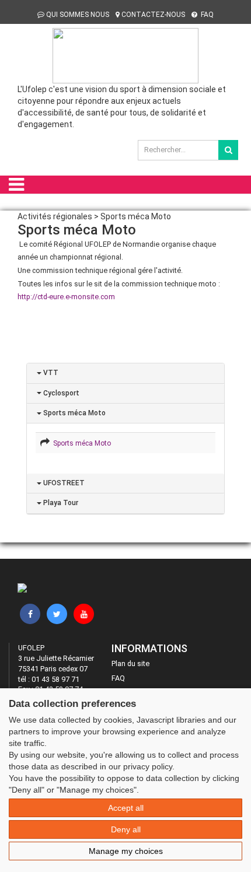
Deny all (126, 829)
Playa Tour (59, 503)
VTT (49, 373)
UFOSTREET (63, 483)
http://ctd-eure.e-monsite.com (66, 296)
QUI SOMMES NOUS (77, 14)
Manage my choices (126, 851)
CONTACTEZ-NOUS (153, 14)
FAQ (206, 14)
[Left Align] (228, 150)
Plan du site (130, 663)
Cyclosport (60, 393)
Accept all (126, 808)
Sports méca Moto (73, 413)
